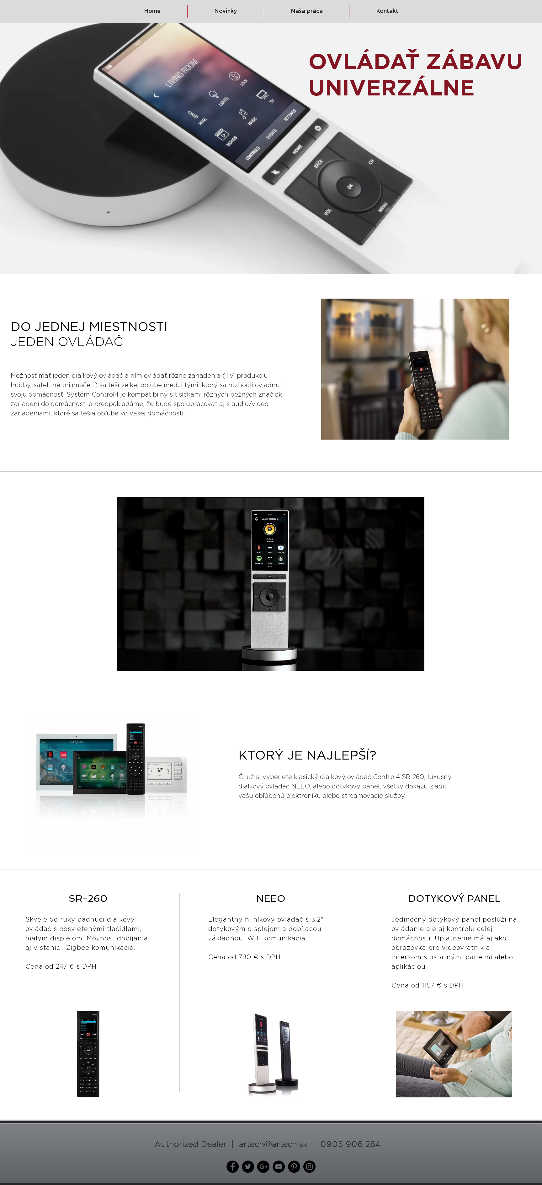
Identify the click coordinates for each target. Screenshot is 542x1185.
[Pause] (125, 662)
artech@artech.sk (273, 1144)
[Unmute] (136, 662)
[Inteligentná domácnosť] (232, 1167)
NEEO (300, 786)
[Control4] (248, 1167)
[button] (88, 1054)
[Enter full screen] (416, 662)
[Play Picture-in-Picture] (405, 662)
